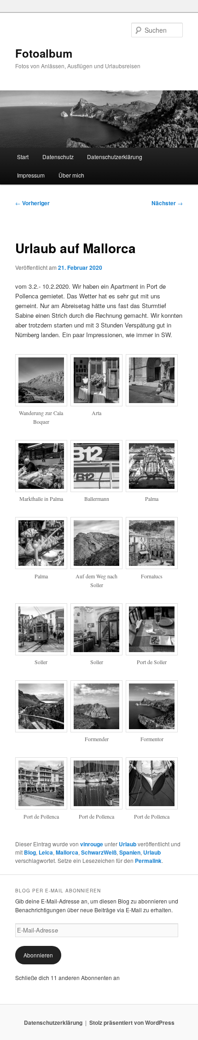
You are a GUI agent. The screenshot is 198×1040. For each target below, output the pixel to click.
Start (23, 156)
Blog (30, 852)
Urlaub (127, 844)
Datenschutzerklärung (114, 156)
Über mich (71, 175)
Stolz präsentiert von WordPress (132, 1022)
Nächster (167, 203)
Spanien (129, 852)
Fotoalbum (43, 53)
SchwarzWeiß (98, 852)
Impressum (31, 175)
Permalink (148, 860)
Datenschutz (58, 156)
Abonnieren (38, 955)
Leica (46, 852)
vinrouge (91, 844)
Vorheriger (32, 203)
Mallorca (67, 852)
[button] (42, 395)
